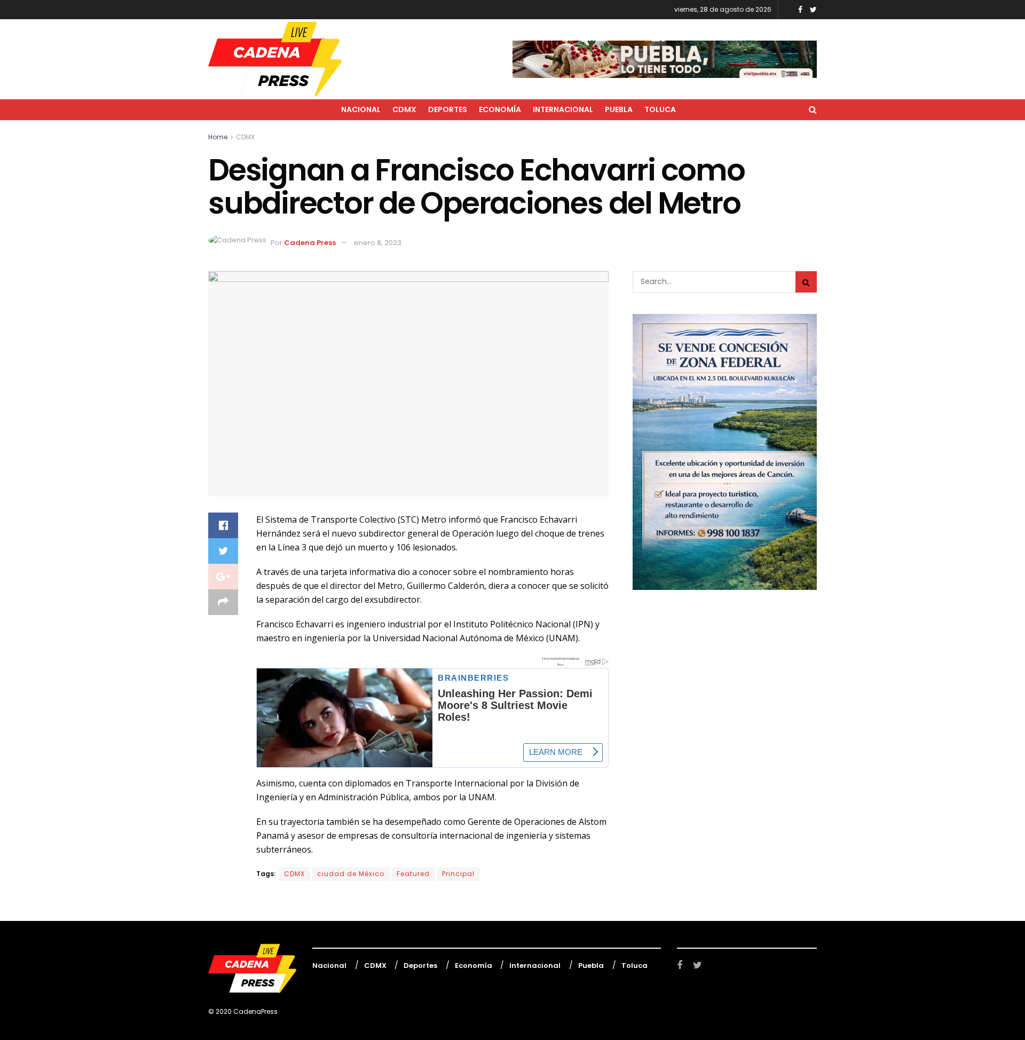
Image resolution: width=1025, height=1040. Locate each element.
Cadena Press (310, 243)
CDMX (404, 109)
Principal (458, 873)
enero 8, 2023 (377, 243)
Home (217, 136)
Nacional (361, 109)
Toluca (660, 109)
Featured (413, 873)
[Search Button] (806, 282)
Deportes (447, 109)
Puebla (619, 109)
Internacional (563, 109)
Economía (500, 109)
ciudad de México (350, 873)
